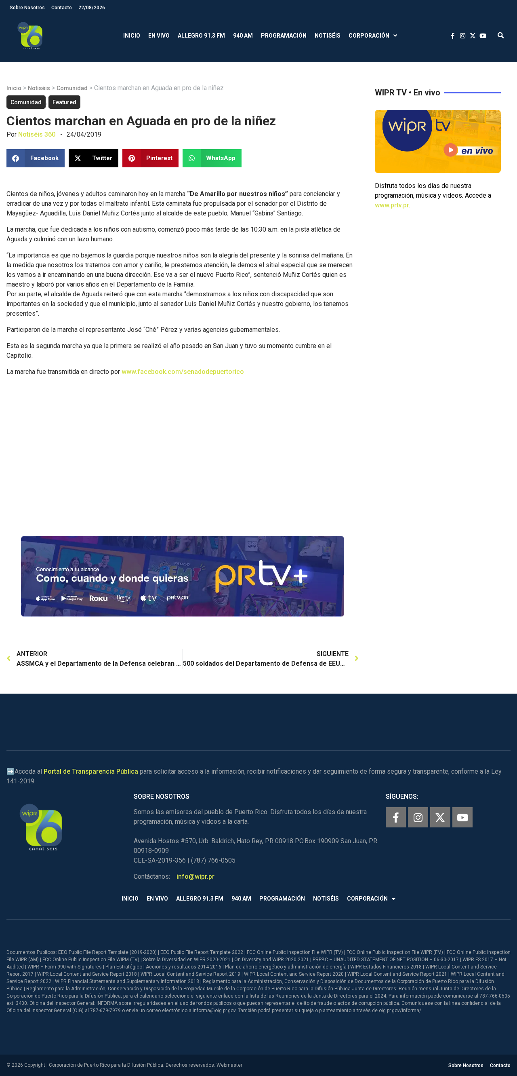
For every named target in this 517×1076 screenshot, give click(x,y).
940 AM (243, 35)
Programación (284, 35)
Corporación (369, 35)
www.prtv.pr (392, 205)
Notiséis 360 (36, 134)
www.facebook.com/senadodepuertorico (183, 372)
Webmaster (229, 1065)
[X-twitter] (440, 817)
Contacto (61, 8)
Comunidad (72, 88)
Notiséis (327, 35)
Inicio (131, 35)
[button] (500, 35)
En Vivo (159, 35)
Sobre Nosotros (27, 8)
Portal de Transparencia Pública (91, 771)
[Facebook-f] (396, 817)
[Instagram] (418, 817)
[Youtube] (462, 817)
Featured (64, 102)
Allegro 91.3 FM (201, 35)
